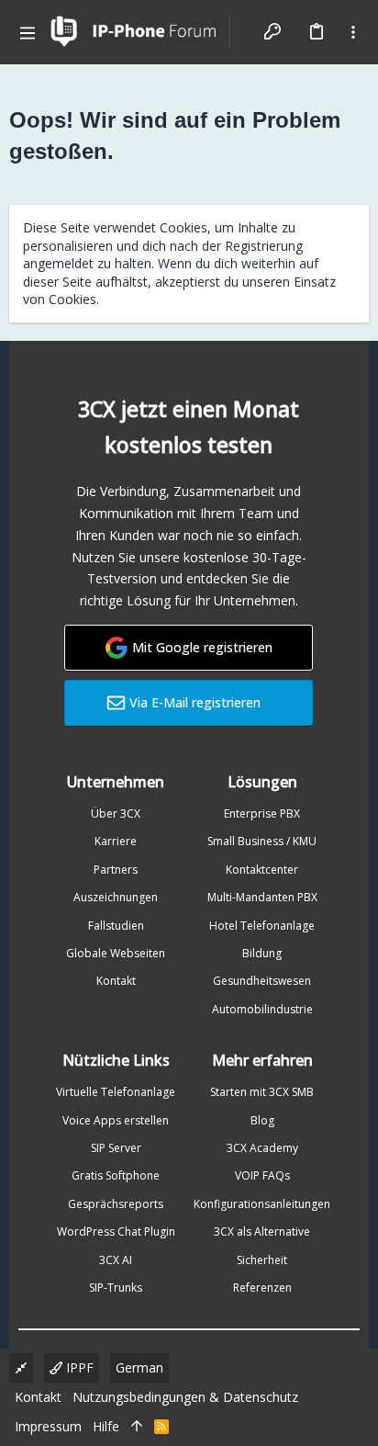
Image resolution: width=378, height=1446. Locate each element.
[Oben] (137, 1426)
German (139, 1367)
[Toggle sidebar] (353, 32)
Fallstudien (116, 925)
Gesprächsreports (115, 1204)
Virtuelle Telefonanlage (115, 1092)
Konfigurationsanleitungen (262, 1204)
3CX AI (115, 1260)
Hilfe (106, 1426)
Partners (116, 869)
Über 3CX (115, 813)
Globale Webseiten (115, 953)
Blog (262, 1120)
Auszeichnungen (115, 897)
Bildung (262, 953)
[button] (27, 32)
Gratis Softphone (116, 1175)
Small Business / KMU (262, 841)
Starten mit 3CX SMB (262, 1092)
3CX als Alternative (262, 1231)
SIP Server (116, 1148)
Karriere (115, 841)
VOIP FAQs (262, 1175)
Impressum (48, 1426)
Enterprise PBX (262, 813)
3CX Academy (262, 1148)
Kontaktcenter (262, 869)
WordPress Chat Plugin (116, 1231)
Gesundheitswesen (262, 980)
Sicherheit (262, 1260)
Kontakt (116, 980)
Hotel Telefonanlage (262, 925)
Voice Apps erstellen (115, 1120)
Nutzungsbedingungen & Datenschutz (185, 1397)
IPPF (78, 1367)
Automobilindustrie (262, 1009)
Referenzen (262, 1287)
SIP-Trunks (115, 1287)
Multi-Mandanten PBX (262, 897)
